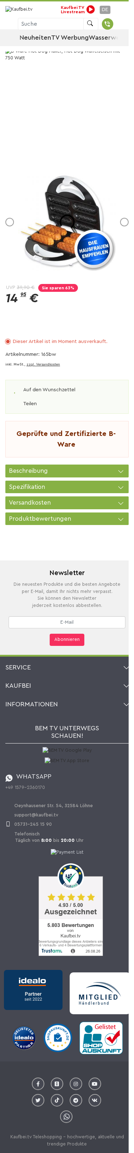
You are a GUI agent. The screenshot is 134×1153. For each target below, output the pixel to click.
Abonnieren (67, 639)
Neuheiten (35, 37)
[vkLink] (95, 1100)
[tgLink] (76, 1100)
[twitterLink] (38, 1100)
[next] (124, 222)
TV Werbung (70, 37)
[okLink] (57, 1084)
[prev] (9, 222)
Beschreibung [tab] (28, 471)
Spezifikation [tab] (27, 487)
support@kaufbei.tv (36, 815)
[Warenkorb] (120, 24)
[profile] (116, 9)
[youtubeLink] (95, 1084)
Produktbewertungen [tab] (40, 519)
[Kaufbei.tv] (19, 9)
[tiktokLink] (57, 1100)
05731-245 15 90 (33, 824)
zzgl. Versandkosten (43, 364)
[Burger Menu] (8, 24)
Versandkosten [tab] (30, 503)
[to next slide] (118, 38)
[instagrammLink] (76, 1084)
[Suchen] (90, 24)
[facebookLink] (38, 1084)
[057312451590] (107, 24)
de (105, 9)
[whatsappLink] (66, 1116)
